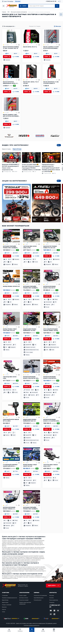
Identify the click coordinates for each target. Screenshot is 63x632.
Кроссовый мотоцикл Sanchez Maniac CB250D (50, 329)
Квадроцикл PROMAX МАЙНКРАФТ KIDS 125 (29, 420)
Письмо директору (53, 600)
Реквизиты (51, 602)
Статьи (3, 611)
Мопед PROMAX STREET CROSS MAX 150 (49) (10, 329)
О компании (5, 595)
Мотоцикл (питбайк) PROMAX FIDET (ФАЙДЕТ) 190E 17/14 (30, 287)
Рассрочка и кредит (23, 600)
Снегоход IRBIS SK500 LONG (9, 377)
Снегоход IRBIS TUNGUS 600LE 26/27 (50, 465)
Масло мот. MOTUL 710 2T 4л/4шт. (31, 82)
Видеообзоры (17, 149)
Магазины (17, 1)
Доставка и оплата (23, 597)
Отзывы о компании (6, 604)
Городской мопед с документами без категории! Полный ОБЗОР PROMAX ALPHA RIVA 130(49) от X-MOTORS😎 (51, 168)
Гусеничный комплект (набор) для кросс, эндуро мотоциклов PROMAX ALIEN (10, 465)
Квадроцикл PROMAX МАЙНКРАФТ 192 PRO (29, 329)
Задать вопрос (52, 585)
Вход (54, 631)
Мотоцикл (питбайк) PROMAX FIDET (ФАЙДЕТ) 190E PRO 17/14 (30, 508)
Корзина (43, 631)
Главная (9, 631)
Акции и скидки (22, 595)
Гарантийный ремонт (38, 597)
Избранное (20, 631)
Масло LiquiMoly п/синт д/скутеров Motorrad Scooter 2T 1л (51, 47)
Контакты (51, 597)
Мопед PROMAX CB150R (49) (11, 286)
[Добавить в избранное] (16, 45)
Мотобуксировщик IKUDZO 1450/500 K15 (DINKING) (49, 377)
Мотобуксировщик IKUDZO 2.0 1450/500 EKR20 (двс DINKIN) (51, 420)
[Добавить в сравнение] (19, 45)
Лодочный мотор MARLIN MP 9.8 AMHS (11, 420)
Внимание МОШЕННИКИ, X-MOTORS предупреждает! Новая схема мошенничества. (11, 167)
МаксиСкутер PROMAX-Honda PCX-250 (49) (50, 247)
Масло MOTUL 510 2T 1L (30, 47)
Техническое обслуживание (40, 595)
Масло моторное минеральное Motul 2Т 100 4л (10, 82)
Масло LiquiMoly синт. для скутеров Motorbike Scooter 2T (11, 115)
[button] (7, 54)
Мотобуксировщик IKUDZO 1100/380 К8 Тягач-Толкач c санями (31, 377)
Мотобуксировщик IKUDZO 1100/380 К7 (49, 287)
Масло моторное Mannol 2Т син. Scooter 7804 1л (11, 47)
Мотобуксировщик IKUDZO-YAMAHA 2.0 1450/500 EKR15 (9, 508)
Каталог (31, 631)
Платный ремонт (37, 600)
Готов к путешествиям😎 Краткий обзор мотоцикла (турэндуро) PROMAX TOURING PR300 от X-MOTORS (31, 167)
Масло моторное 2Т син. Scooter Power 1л (51, 82)
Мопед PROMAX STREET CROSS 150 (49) (30, 465)
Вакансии (4, 607)
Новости (4, 609)
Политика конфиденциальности (9, 597)
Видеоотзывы (6, 149)
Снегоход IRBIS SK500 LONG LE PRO (30, 247)
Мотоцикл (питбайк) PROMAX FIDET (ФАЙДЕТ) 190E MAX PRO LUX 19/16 (10, 247)
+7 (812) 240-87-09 (51, 1)
